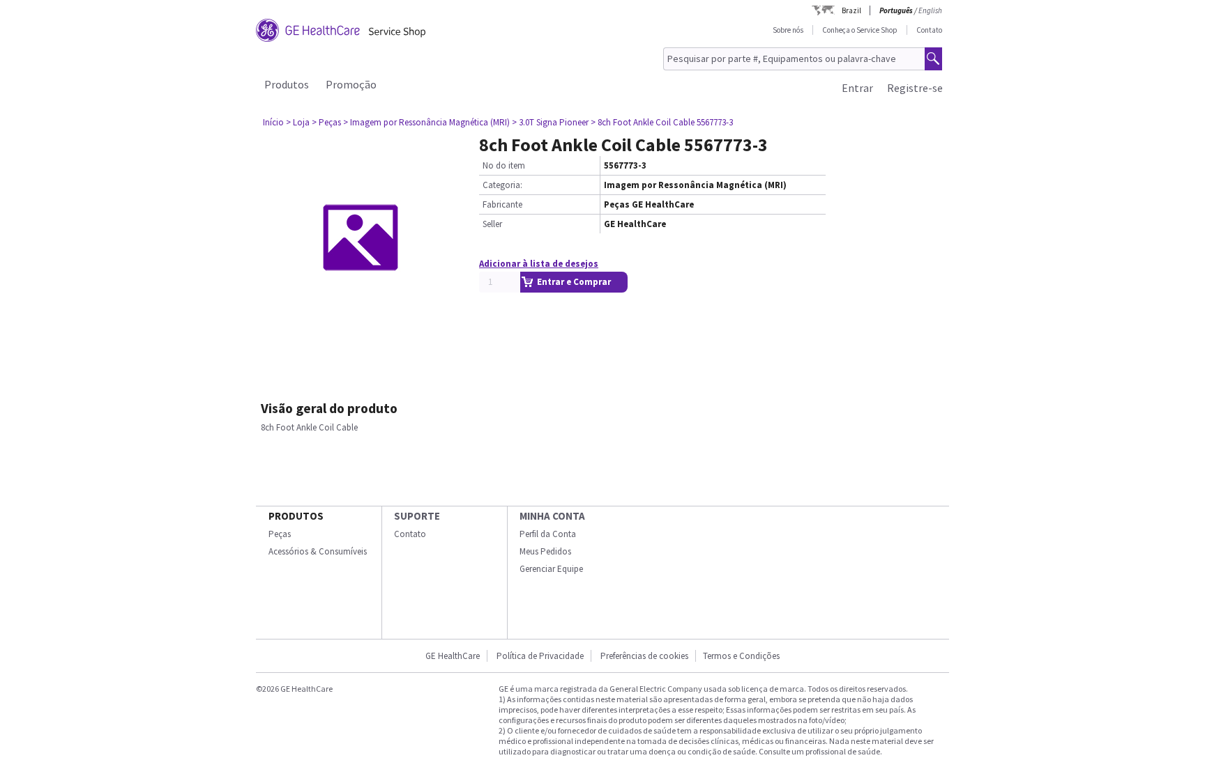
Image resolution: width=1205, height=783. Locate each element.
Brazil (851, 10)
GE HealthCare (452, 656)
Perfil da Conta (548, 534)
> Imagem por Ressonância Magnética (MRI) (426, 122)
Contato (929, 30)
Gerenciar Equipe (551, 569)
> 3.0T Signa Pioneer (550, 122)
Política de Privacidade (540, 656)
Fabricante (502, 204)
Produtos (286, 84)
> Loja (298, 122)
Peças (279, 534)
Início (273, 122)
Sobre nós (788, 30)
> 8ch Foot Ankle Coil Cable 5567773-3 (662, 122)
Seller (492, 224)
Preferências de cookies (644, 656)
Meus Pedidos (545, 551)
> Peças (326, 122)
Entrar (857, 88)
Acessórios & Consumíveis (317, 551)
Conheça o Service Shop (859, 30)
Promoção (351, 84)
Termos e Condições (741, 656)
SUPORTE (417, 515)
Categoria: (502, 185)
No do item (504, 165)
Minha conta (552, 515)
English (930, 10)
